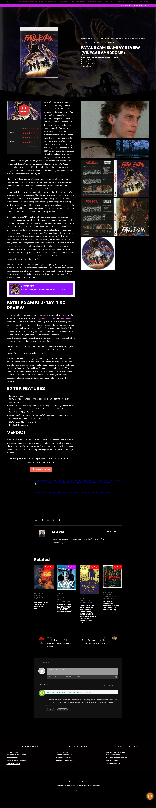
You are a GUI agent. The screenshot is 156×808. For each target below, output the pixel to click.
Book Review (83, 598)
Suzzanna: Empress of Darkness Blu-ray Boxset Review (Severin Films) (111, 605)
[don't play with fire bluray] (44, 577)
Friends (50, 1)
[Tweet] (48, 520)
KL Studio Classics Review (62, 599)
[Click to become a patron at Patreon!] (41, 472)
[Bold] (49, 676)
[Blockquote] (66, 676)
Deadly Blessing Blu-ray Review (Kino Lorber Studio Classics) (64, 608)
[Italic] (52, 676)
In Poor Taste (70, 786)
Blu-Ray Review (98, 38)
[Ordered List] (61, 676)
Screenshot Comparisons (94, 1)
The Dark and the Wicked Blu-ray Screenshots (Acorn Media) (59, 642)
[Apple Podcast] (139, 5)
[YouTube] (134, 5)
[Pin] (53, 520)
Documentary (83, 600)
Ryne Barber (88, 38)
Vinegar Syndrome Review (137, 38)
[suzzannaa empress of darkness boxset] (112, 576)
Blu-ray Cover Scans (110, 1)
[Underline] (55, 676)
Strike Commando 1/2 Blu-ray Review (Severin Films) (94, 640)
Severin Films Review (86, 602)
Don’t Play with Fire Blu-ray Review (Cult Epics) (41, 605)
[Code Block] (69, 676)
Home (19, 1)
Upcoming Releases (137, 1)
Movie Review (119, 38)
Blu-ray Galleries (123, 1)
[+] (78, 676)
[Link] (72, 676)
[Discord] (142, 5)
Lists (55, 1)
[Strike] (58, 676)
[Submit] (59, 520)
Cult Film (106, 38)
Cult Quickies (60, 596)
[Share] (42, 520)
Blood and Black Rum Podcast (37, 1)
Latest (24, 1)
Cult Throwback (74, 1)
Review (126, 38)
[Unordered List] (64, 676)
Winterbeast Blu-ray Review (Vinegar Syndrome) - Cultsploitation (69, 692)
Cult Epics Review (39, 597)
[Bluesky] (137, 5)
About (146, 1)
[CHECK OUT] (41, 289)
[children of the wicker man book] (89, 579)
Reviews (82, 1)
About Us (59, 786)
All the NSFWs (63, 1)
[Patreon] (132, 5)
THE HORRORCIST (113, 761)
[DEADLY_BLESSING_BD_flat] (67, 577)
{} (75, 676)
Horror (112, 38)
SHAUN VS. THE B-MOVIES (16, 755)
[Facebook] (130, 5)
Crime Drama (38, 595)
